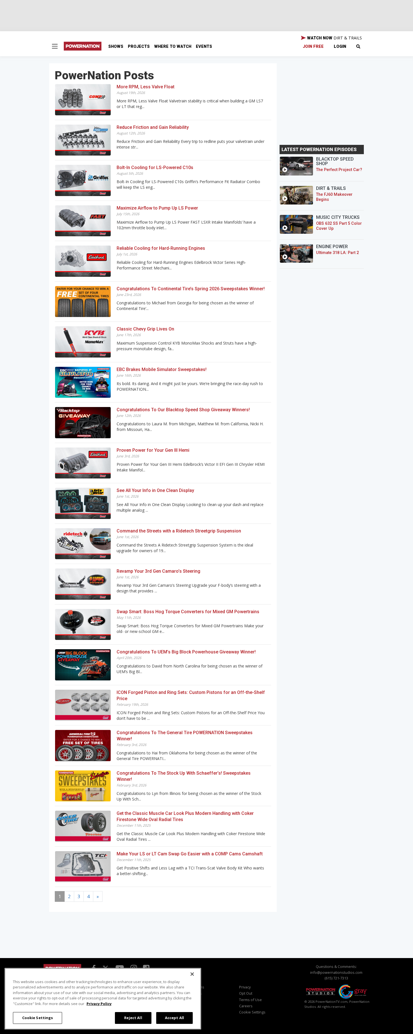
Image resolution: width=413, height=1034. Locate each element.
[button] (55, 47)
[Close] (192, 974)
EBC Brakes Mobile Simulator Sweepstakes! (161, 369)
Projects (139, 46)
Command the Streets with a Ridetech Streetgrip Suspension (179, 531)
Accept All (174, 1017)
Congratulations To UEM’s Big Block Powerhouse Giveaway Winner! (186, 652)
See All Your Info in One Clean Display (155, 490)
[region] (102, 998)
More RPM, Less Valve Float (145, 86)
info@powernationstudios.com (336, 972)
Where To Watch (172, 46)
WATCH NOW (334, 38)
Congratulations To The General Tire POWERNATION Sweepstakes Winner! (185, 735)
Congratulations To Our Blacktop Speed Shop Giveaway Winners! (183, 409)
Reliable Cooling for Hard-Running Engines (161, 248)
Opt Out (245, 993)
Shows (115, 46)
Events (204, 46)
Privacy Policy (99, 1003)
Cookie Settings (37, 1017)
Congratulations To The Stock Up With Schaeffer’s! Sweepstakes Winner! (184, 776)
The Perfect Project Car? (339, 169)
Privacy (245, 987)
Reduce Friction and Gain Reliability (153, 127)
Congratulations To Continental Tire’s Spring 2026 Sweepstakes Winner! (191, 288)
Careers (246, 1005)
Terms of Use (250, 999)
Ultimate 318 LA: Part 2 (337, 252)
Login (340, 46)
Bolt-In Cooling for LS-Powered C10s (155, 167)
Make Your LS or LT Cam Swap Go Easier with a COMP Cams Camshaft (190, 854)
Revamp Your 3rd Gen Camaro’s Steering (158, 571)
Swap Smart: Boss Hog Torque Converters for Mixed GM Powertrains (188, 611)
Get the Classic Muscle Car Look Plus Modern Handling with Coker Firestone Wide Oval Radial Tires (185, 816)
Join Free (313, 46)
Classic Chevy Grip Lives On (145, 329)
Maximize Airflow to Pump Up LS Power (157, 208)
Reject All (133, 1017)
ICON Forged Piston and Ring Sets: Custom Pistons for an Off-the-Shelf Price (191, 695)
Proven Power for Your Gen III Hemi (153, 450)
